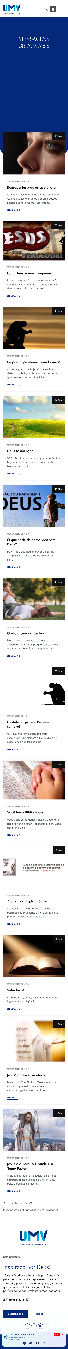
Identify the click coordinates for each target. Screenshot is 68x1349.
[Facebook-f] (34, 1326)
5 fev (59, 1112)
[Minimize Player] (44, 1343)
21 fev (58, 136)
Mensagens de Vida (18, 181)
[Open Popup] (37, 1343)
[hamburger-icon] (62, 9)
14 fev (58, 488)
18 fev (58, 311)
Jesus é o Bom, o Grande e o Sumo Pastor (30, 1166)
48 (20, 1202)
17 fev (58, 399)
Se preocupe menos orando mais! (33, 361)
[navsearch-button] (46, 8)
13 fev (58, 582)
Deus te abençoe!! (21, 450)
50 (30, 1202)
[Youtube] (40, 1326)
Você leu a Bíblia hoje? (25, 812)
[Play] (24, 1343)
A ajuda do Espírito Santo (27, 901)
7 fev (59, 850)
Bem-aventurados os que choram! (33, 187)
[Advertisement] (34, 84)
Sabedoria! (15, 990)
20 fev (58, 225)
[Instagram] (27, 1326)
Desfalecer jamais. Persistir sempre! (28, 724)
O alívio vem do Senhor (26, 633)
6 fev (59, 1023)
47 (16, 1202)
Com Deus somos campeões (29, 273)
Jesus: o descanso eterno (26, 1074)
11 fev (58, 671)
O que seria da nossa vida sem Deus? (31, 542)
